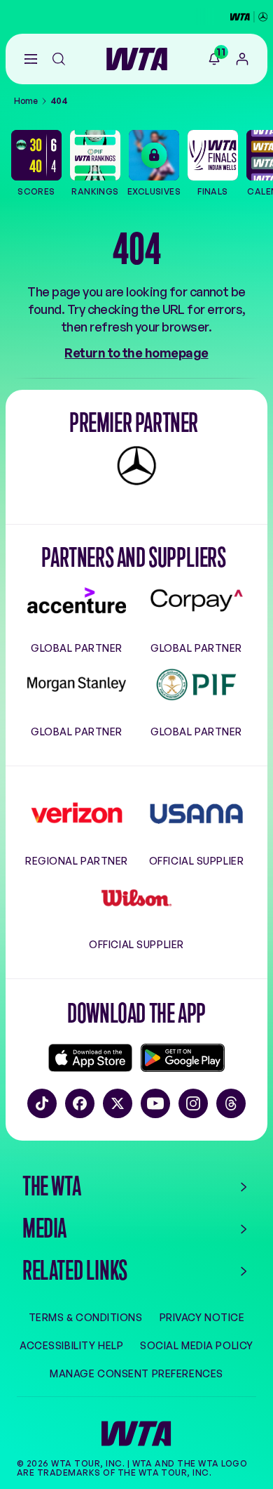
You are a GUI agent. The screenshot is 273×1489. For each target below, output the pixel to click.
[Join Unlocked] (242, 59)
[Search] (59, 59)
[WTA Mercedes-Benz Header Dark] (248, 16)
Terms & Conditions (86, 1317)
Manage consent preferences (136, 1373)
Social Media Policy (196, 1345)
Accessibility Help (71, 1345)
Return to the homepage (136, 352)
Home (26, 101)
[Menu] (31, 59)
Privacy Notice (202, 1317)
